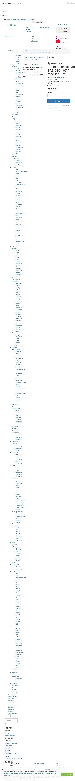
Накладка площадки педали (19, 292)
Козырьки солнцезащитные (21, 183)
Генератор (19, 351)
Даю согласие (67, 774)
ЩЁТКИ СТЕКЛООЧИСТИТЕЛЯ (13, 757)
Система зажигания (19, 420)
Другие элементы (18, 548)
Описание (26, 64)
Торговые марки (13, 713)
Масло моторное (18, 416)
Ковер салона (18, 174)
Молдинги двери (15, 115)
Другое (18, 153)
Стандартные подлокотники (20, 165)
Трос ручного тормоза (18, 531)
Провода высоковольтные (20, 392)
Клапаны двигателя (19, 413)
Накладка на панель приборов (18, 598)
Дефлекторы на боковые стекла (19, 583)
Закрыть (71, 3)
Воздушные (19, 472)
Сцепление (19, 324)
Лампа (17, 632)
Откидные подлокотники (20, 161)
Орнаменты (19, 682)
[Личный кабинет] (61, 24)
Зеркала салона (18, 556)
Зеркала (14, 546)
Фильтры (14, 465)
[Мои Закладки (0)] (64, 24)
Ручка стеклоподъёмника (21, 170)
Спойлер (18, 621)
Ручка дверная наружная (18, 494)
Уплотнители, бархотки (20, 330)
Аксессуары (15, 564)
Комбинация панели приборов (19, 360)
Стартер (18, 357)
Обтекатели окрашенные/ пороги (20, 87)
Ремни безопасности (20, 220)
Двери (17, 256)
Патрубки (18, 300)
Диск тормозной (19, 446)
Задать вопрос (12, 706)
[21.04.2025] (9, 748)
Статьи (14, 717)
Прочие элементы (18, 402)
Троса (13, 524)
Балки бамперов (18, 54)
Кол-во (49, 92)
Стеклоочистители (17, 511)
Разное (18, 303)
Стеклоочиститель (21, 516)
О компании (11, 695)
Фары (17, 656)
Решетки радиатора (19, 273)
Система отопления (19, 313)
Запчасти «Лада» (13, 696)
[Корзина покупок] (66, 24)
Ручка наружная (18, 253)
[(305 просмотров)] (12, 748)
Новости (10, 711)
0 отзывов (65, 105)
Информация (12, 715)
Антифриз (18, 410)
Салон (14, 167)
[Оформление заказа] (69, 24)
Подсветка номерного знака (19, 645)
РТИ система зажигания (19, 397)
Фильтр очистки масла (18, 468)
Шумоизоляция (20, 346)
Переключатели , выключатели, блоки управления (20, 373)
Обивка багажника (19, 190)
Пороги (18, 250)
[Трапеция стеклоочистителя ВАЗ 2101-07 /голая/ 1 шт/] (35, 58)
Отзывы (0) (35, 64)
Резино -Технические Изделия (16, 279)
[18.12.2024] (9, 761)
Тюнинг (14, 571)
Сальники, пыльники (19, 310)
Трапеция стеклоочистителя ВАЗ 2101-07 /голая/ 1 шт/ (41, 53)
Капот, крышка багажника (19, 261)
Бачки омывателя (19, 519)
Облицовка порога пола (19, 206)
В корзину (59, 101)
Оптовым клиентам (11, 703)
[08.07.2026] (9, 738)
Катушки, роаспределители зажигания (21, 388)
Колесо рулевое (18, 187)
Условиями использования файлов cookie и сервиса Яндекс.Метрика (22, 773)
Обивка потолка (14, 155)
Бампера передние (18, 62)
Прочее (18, 276)
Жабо (17, 257)
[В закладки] (49, 57)
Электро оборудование (16, 348)
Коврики (14, 333)
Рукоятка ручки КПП (15, 692)
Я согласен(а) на (18, 19)
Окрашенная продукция (16, 65)
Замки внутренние (19, 482)
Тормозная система (19, 326)
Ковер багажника (19, 335)
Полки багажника (19, 216)
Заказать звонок (37, 22)
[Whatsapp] (34, 39)
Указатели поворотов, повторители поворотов (19, 651)
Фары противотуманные (21, 659)
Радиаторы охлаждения (19, 435)
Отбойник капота (18, 297)
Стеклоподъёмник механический (21, 503)
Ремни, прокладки (19, 306)
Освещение (15, 627)
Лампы (14, 562)
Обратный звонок (44, 27)
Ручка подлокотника (20, 244)
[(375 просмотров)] (12, 761)
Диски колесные (15, 543)
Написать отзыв (52, 108)
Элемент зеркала (18, 559)
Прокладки (19, 302)
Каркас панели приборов (18, 123)
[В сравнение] (53, 57)
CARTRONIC (61, 77)
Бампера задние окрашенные (19, 70)
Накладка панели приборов (18, 143)
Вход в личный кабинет (29, 28)
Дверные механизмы (15, 479)
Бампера (14, 52)
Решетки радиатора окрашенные (19, 98)
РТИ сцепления (19, 458)
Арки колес (17, 574)
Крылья (18, 265)
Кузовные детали (15, 247)
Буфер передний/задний (19, 287)
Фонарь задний (18, 662)
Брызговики (19, 283)
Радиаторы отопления (19, 438)
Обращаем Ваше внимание (11, 744)
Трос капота (18, 526)
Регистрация (29, 31)
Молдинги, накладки (19, 267)
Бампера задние (18, 58)
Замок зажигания (19, 354)
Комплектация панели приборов (20, 149)
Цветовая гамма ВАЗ (18, 110)
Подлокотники (16, 158)
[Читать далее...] (6, 738)
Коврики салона (18, 343)
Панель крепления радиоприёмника (21, 211)
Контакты (11, 707)
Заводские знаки (19, 679)
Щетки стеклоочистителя (21, 514)
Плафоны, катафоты (19, 640)
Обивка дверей (18, 198)
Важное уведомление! (10, 734)
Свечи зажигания (19, 380)
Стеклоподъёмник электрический (21, 506)
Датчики (18, 384)
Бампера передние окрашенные (19, 76)
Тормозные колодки (19, 449)
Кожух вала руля (17, 178)
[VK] (32, 37)
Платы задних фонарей (18, 636)
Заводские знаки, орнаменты (15, 674)
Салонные (19, 476)
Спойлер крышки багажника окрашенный (19, 104)
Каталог (10, 50)
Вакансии (11, 709)
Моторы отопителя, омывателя (19, 366)
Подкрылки (19, 270)
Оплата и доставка (11, 699)
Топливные (19, 474)
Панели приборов (15, 119)
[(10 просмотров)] (12, 738)
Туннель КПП (18, 624)
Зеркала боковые (18, 552)
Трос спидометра (19, 536)
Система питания (18, 321)
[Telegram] (34, 41)
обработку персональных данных (23, 19)
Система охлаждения (19, 317)
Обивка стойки (18, 201)
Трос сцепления (19, 462)
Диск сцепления (19, 455)
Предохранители (21, 382)
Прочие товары (18, 231)
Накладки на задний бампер (18, 611)
